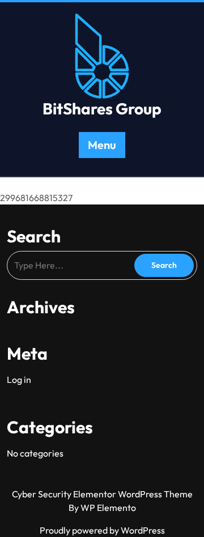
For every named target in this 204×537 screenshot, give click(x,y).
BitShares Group (102, 108)
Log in (19, 379)
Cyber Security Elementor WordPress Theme (102, 494)
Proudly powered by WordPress (102, 530)
